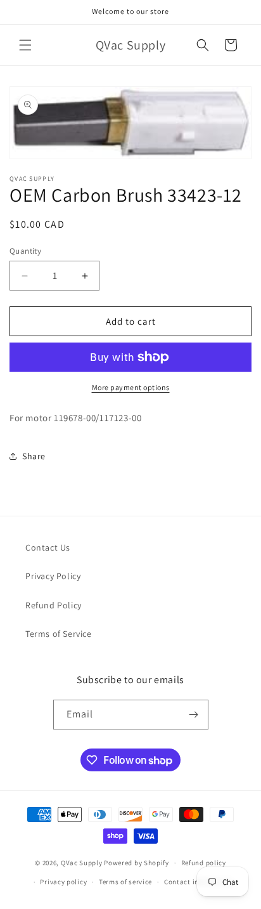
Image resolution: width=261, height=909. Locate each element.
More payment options (131, 387)
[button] (25, 45)
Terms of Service (58, 633)
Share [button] (34, 456)
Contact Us (47, 547)
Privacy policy (63, 881)
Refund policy (203, 862)
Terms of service (125, 881)
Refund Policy (53, 605)
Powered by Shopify (136, 862)
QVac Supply (82, 862)
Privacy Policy (52, 576)
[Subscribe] (194, 714)
